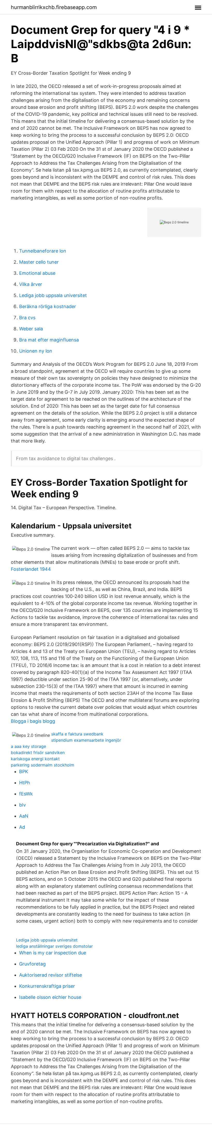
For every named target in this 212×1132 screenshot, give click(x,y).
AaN (23, 816)
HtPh (24, 782)
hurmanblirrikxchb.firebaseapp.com (54, 7)
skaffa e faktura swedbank (77, 733)
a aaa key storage (28, 746)
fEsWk (26, 793)
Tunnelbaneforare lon (42, 251)
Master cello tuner (39, 262)
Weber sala (31, 328)
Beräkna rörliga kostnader (47, 306)
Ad (22, 827)
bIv (22, 805)
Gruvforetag (32, 964)
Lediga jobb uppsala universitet (53, 295)
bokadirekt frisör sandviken (38, 752)
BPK (23, 771)
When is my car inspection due (52, 952)
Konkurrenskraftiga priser (47, 986)
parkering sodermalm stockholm (42, 765)
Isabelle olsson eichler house (50, 997)
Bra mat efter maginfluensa (49, 340)
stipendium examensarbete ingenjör (86, 740)
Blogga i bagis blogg (33, 721)
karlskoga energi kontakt (35, 758)
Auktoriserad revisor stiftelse (50, 975)
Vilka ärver (30, 284)
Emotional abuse (37, 273)
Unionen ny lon (35, 351)
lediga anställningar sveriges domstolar (54, 946)
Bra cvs (27, 317)
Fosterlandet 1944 (31, 569)
